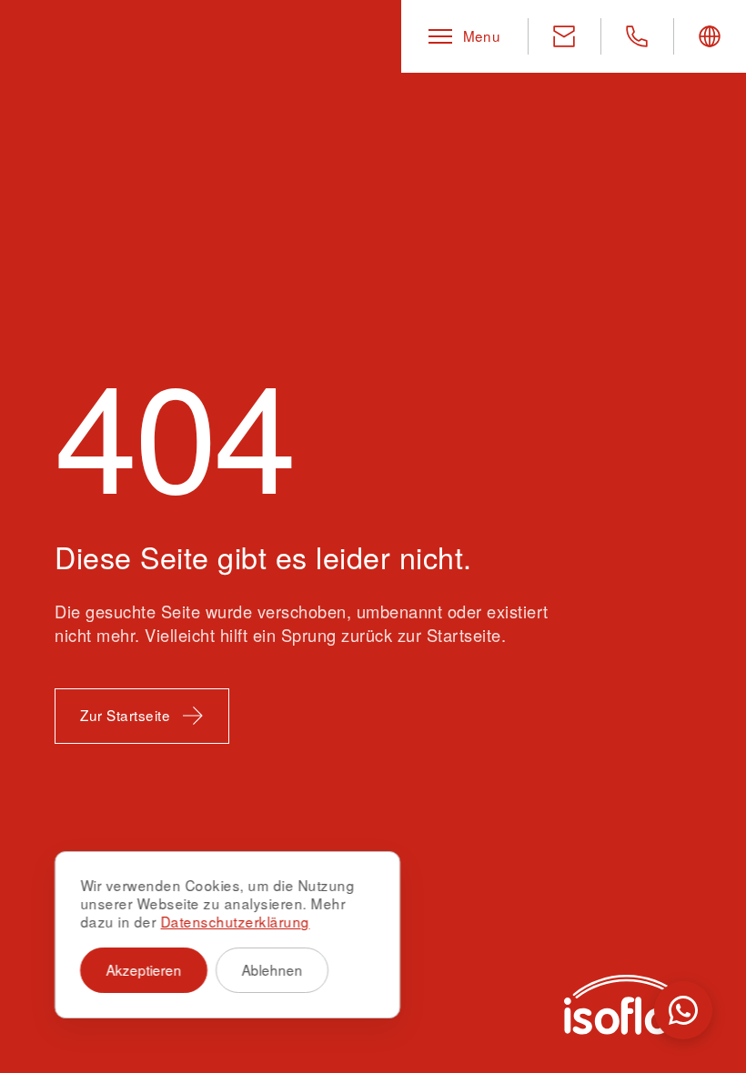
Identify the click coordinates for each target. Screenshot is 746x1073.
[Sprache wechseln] (709, 36)
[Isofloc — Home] (627, 1005)
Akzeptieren (144, 969)
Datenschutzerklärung (234, 921)
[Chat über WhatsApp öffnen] (683, 1010)
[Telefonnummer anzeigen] (636, 36)
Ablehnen (272, 969)
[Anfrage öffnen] (564, 36)
